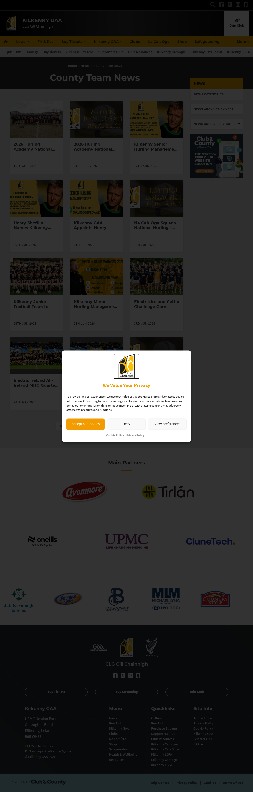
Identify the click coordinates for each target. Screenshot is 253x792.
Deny (126, 424)
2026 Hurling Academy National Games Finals (33, 149)
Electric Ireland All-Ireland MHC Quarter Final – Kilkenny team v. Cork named (35, 388)
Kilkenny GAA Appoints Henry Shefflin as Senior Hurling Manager (92, 230)
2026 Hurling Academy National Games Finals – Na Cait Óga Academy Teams (93, 154)
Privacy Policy (135, 435)
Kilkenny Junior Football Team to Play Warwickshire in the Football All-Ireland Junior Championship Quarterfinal (36, 316)
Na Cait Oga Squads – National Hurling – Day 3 (156, 228)
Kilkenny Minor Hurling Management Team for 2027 (96, 306)
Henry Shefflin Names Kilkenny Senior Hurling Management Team (34, 230)
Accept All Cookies (86, 424)
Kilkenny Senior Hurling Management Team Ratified (156, 149)
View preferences (167, 424)
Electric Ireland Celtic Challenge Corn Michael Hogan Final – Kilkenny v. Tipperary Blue (156, 311)
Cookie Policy (115, 435)
